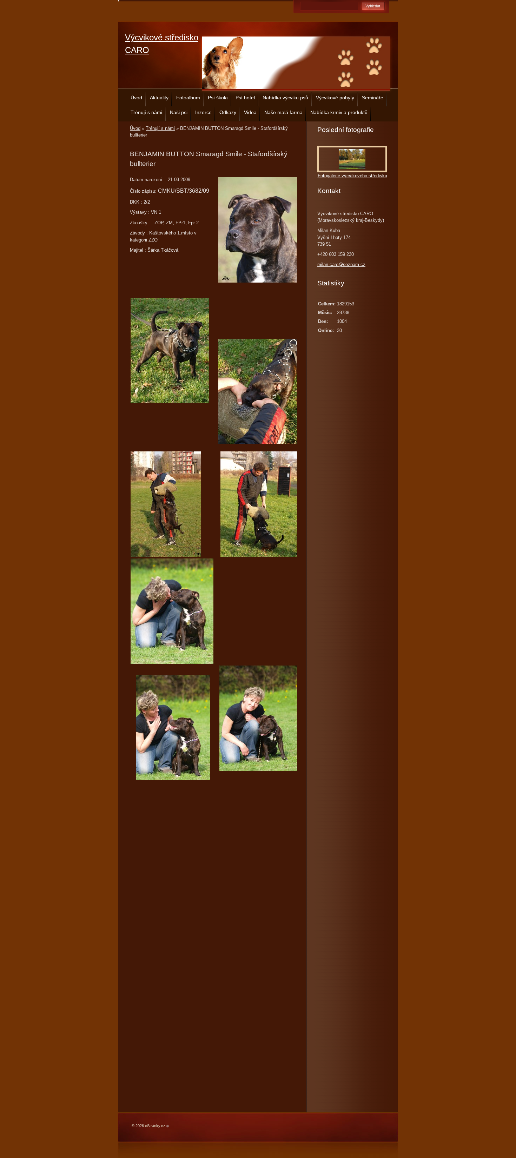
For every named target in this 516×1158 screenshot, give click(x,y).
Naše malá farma (283, 112)
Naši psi (178, 112)
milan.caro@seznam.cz (341, 264)
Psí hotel (245, 97)
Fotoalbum (188, 97)
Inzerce (203, 112)
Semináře (372, 97)
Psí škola (218, 97)
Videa (250, 112)
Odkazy (227, 112)
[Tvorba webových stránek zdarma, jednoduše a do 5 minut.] (167, 1126)
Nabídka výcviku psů (285, 97)
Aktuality (159, 97)
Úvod (136, 97)
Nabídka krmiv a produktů (339, 112)
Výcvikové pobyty (335, 97)
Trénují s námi (146, 112)
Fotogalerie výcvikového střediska (352, 175)
